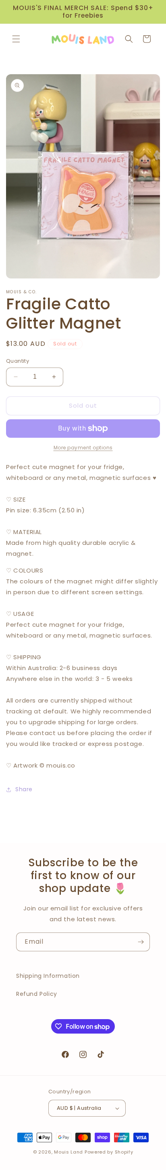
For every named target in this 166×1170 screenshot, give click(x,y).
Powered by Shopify (109, 1152)
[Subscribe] (140, 941)
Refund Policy (36, 994)
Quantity (17, 361)
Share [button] (24, 789)
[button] (16, 39)
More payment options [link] (83, 447)
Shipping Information (48, 976)
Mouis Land (68, 1152)
